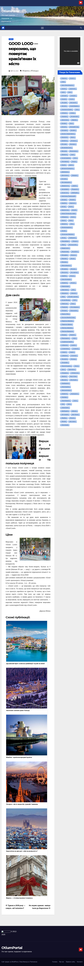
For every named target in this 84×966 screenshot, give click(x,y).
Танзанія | (64, 359)
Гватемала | (65, 161)
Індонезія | (73, 88)
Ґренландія (65, 425)
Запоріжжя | (65, 189)
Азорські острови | (67, 109)
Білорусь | (74, 140)
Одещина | (65, 293)
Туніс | (63, 369)
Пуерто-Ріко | (65, 314)
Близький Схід (74, 127)
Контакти (79, 962)
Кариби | (64, 203)
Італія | (72, 99)
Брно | (73, 137)
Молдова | (65, 269)
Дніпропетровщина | (68, 168)
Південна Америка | (67, 321)
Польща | (64, 310)
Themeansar (33, 962)
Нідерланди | (65, 286)
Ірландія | (64, 95)
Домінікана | (65, 172)
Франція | (64, 380)
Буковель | (65, 140)
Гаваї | (72, 154)
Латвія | (64, 231)
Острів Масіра (66, 300)
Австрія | (64, 106)
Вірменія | (64, 154)
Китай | (74, 210)
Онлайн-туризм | (73, 296)
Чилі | (69, 404)
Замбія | (74, 185)
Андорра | (64, 116)
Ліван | (63, 244)
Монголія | (65, 272)
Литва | (64, 237)
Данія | (71, 165)
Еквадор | (74, 175)
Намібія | (64, 276)
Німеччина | (65, 289)
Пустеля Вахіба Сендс (68, 317)
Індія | (63, 92)
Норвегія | (64, 283)
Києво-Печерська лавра (68, 213)
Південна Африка (67, 324)
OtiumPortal (10, 11)
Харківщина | (65, 383)
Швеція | (74, 411)
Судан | (72, 352)
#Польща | (35, 71)
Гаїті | (75, 158)
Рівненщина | (65, 338)
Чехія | (75, 400)
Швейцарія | (65, 411)
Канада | (64, 199)
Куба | (71, 220)
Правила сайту (70, 962)
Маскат (73, 258)
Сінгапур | (74, 355)
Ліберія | (75, 241)
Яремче (64, 421)
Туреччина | (72, 369)
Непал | (72, 276)
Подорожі (64, 307)
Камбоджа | (75, 192)
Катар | (64, 206)
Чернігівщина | (66, 400)
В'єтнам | (64, 144)
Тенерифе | (65, 362)
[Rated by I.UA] (6, 931)
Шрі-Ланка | (75, 414)
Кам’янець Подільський (68, 196)
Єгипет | (72, 78)
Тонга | (76, 366)
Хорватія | (65, 393)
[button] (81, 28)
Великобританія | (67, 147)
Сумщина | (65, 355)
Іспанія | (64, 99)
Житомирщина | (66, 182)
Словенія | (76, 348)
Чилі (63, 404)
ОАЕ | (73, 289)
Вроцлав (64, 151)
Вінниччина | (73, 151)
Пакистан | (65, 303)
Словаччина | (65, 348)
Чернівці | (64, 397)
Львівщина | (72, 237)
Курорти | (64, 224)
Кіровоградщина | (67, 227)
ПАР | (74, 300)
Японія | (72, 418)
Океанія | (73, 293)
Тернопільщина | (66, 366)
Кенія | (71, 206)
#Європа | (26, 71)
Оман (63, 296)
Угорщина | (65, 373)
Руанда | (64, 334)
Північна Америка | (67, 328)
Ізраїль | (64, 88)
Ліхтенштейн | (73, 244)
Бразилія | (65, 137)
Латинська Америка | (68, 234)
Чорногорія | (65, 407)
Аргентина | (65, 120)
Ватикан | (73, 144)
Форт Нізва (73, 376)
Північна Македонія (67, 331)
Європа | (64, 78)
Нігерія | (73, 283)
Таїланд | (73, 359)
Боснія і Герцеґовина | (68, 133)
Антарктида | (74, 116)
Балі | (71, 123)
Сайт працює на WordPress (10, 962)
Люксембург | (65, 241)
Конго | (73, 217)
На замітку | (74, 272)
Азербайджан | (74, 106)
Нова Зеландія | (66, 279)
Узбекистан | (75, 373)
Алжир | (72, 113)
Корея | (64, 220)
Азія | (77, 109)
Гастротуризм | (66, 158)
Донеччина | (65, 175)
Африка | (74, 120)
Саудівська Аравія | (67, 341)
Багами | (64, 123)
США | (74, 338)
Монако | (73, 269)
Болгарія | (64, 130)
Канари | (72, 199)
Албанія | (64, 113)
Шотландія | (65, 414)
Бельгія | (64, 127)
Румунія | (72, 334)
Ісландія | (73, 95)
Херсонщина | (66, 386)
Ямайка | (64, 418)
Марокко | (64, 258)
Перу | (73, 303)
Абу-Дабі (64, 102)
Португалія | (73, 310)
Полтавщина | (75, 307)
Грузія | (64, 165)
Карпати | (72, 203)
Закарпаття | (65, 185)
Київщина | (65, 217)
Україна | (64, 376)
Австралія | (73, 102)
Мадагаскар (65, 251)
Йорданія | (75, 189)
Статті (11, 39)
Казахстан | (65, 192)
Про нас (61, 962)
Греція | (74, 161)
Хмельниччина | (66, 390)
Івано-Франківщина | (67, 85)
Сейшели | (65, 345)
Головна (54, 962)
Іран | (70, 92)
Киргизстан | (65, 210)
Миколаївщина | (66, 265)
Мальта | (73, 255)
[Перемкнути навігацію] (42, 27)
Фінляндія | (73, 380)
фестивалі (73, 421)
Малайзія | (75, 251)
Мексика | (64, 262)
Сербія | (73, 345)
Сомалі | (64, 352)
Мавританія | (65, 248)
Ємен (63, 81)
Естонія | (64, 179)
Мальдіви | (65, 255)
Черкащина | (74, 393)
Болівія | (73, 130)
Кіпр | (72, 224)
